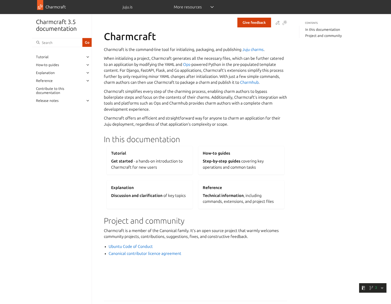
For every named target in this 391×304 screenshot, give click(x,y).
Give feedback (254, 22)
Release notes (47, 101)
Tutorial (42, 57)
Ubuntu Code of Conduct (131, 246)
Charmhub (249, 82)
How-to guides (47, 65)
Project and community (323, 36)
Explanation (45, 73)
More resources (188, 7)
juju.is (128, 7)
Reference (44, 81)
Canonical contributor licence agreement (145, 253)
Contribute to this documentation (50, 91)
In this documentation (322, 29)
